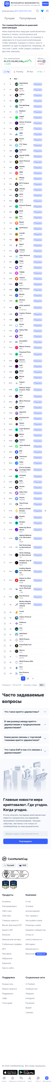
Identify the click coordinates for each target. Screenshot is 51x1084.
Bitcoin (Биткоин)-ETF (12, 925)
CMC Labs (7, 911)
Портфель (7, 953)
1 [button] (23, 678)
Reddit (28, 1008)
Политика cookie (33, 925)
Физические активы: (11, 939)
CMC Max (6, 916)
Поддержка (7, 993)
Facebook (30, 1003)
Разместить (7, 984)
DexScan (6, 935)
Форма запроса (9, 989)
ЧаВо (4, 998)
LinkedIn (29, 1012)
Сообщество (31, 989)
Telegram (30, 993)
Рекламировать (9, 906)
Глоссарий (7, 1003)
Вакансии (30, 953)
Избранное (7, 958)
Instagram (30, 998)
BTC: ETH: (23, 11)
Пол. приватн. (32, 916)
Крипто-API (7, 930)
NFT (4, 949)
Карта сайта (8, 968)
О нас (28, 901)
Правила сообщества (36, 930)
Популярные (27, 18)
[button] (18, 61)
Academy (6, 901)
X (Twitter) (30, 984)
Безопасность (32, 949)
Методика (30, 944)
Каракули (6, 963)
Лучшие (9, 18)
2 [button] (28, 678)
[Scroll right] (43, 18)
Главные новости (10, 920)
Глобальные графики (12, 944)
